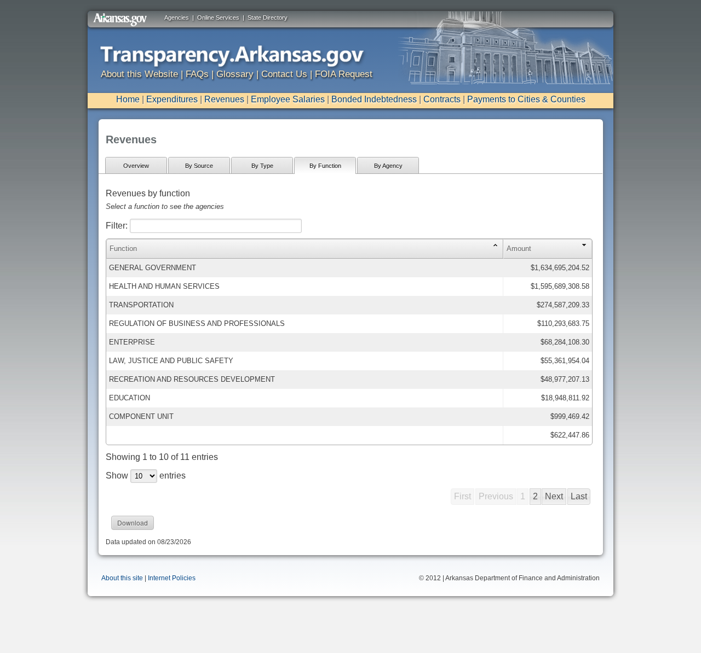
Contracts (442, 99)
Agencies (176, 17)
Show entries (146, 475)
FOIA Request (343, 74)
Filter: (118, 225)
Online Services (218, 17)
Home (128, 99)
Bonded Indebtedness (374, 99)
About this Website (139, 74)
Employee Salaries (288, 99)
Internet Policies (172, 578)
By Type (262, 165)
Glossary (235, 74)
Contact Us (284, 74)
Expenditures (172, 99)
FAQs (197, 74)
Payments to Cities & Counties (526, 99)
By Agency (388, 165)
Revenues (224, 99)
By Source (199, 165)
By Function (325, 165)
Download (132, 522)
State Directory (268, 17)
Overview (136, 165)
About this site (122, 578)
